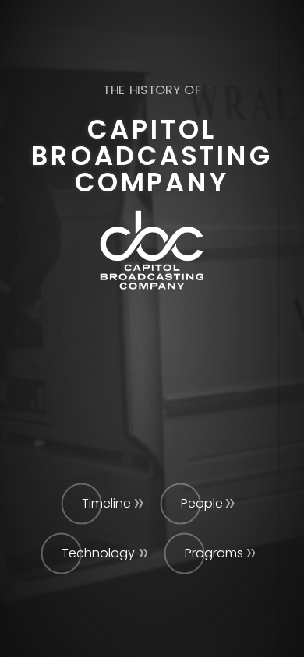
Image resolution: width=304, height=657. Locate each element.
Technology (98, 553)
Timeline (106, 503)
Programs (214, 553)
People (202, 503)
